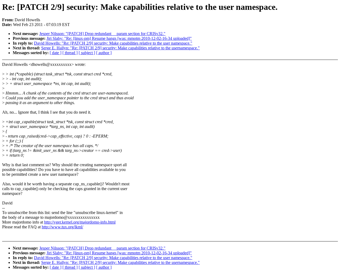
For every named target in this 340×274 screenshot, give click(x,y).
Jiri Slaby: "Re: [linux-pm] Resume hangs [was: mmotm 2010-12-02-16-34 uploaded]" (119, 38)
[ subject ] (87, 52)
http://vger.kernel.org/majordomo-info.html (80, 222)
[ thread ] (70, 52)
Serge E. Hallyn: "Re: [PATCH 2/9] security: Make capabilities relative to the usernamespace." (120, 48)
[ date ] (55, 52)
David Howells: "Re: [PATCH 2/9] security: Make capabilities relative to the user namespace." (113, 43)
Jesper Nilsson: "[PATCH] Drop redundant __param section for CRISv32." (102, 33)
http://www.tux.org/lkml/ (62, 227)
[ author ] (104, 52)
